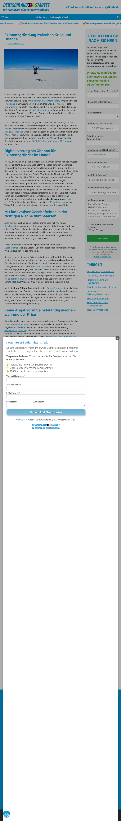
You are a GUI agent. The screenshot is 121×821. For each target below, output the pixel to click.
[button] (6, 814)
